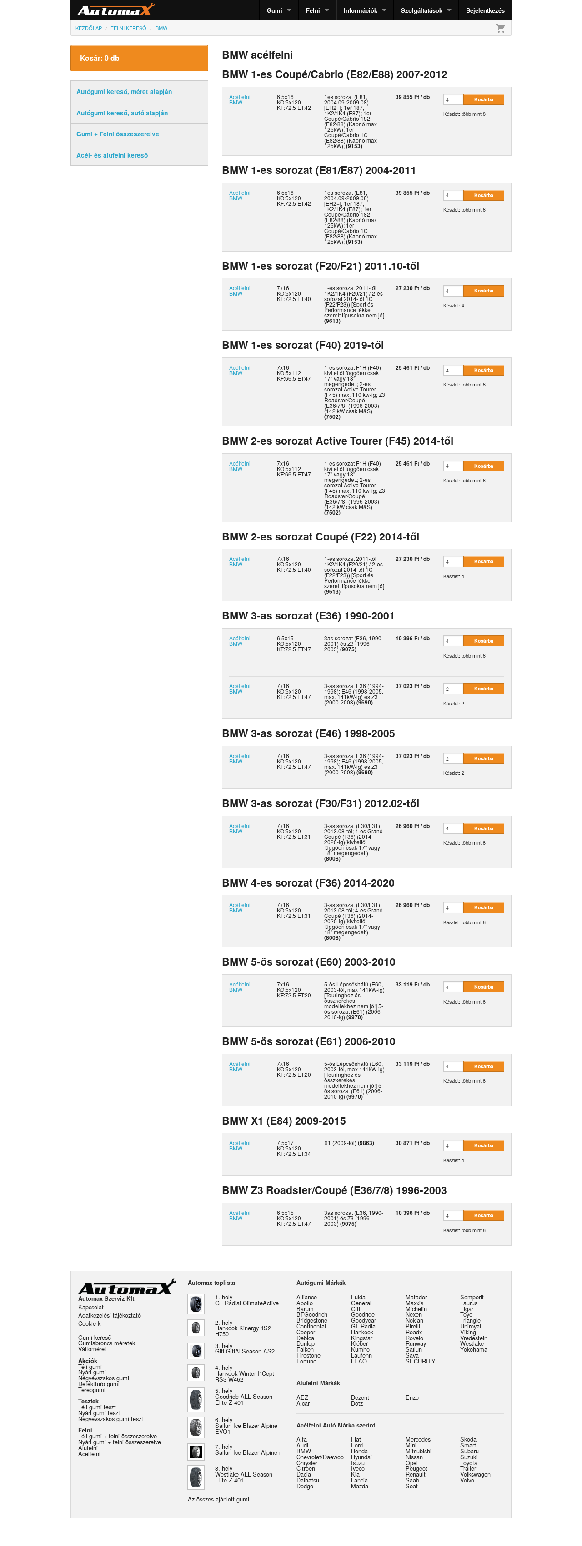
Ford (357, 1445)
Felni (313, 10)
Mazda (359, 1486)
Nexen (414, 1314)
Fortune (306, 1361)
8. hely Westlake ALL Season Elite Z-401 (243, 1474)
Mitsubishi (418, 1451)
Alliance (306, 1297)
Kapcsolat (91, 1307)
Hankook (362, 1332)
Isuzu (358, 1462)
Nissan (414, 1456)
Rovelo (414, 1337)
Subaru (469, 1451)
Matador (416, 1297)
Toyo (466, 1314)
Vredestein (473, 1337)
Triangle (470, 1320)
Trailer (468, 1468)
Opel (412, 1462)
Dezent (360, 1397)
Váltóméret (92, 1348)
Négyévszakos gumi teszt (110, 1418)
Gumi (274, 10)
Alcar (303, 1403)
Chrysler (306, 1462)
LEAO (359, 1361)
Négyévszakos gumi (103, 1377)
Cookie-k (89, 1323)
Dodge (304, 1486)
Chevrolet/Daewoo (320, 1456)
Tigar (466, 1308)
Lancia (359, 1480)
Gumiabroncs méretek (106, 1342)
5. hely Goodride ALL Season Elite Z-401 (243, 1396)
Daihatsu (307, 1480)
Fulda (358, 1297)
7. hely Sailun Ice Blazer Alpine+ (248, 1449)
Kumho (360, 1349)
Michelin (416, 1308)
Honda (359, 1451)
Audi (302, 1445)
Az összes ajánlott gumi (218, 1499)
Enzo (412, 1397)
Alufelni (88, 1447)
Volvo (467, 1480)
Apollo (304, 1302)
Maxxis (414, 1302)
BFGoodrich (311, 1314)
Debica (305, 1337)
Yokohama (473, 1349)
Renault (416, 1474)
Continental (311, 1326)
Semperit (472, 1297)
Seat (412, 1486)
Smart (468, 1445)
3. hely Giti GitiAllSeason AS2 (245, 1348)
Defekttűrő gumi (99, 1383)
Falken (305, 1349)
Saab (412, 1480)
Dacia (303, 1474)
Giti (355, 1308)
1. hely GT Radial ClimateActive (247, 1300)
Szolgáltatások (421, 10)
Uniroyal (470, 1326)
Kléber (359, 1343)
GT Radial (364, 1326)
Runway (416, 1343)
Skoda (468, 1439)
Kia (355, 1474)
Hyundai (361, 1456)
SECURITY (421, 1361)
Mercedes (418, 1439)
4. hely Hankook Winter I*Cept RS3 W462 (244, 1373)
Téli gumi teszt (97, 1406)
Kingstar (361, 1337)
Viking (468, 1332)
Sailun (414, 1349)
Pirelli (413, 1326)
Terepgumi (91, 1389)
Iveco (358, 1468)
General (361, 1302)
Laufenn (361, 1355)
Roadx (414, 1332)
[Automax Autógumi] (93, 10)
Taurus (468, 1302)
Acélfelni (89, 1453)
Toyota (468, 1462)
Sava (412, 1355)
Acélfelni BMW (240, 99)
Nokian (414, 1320)
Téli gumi (90, 1366)
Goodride (363, 1314)
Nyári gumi (92, 1372)
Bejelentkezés (485, 10)
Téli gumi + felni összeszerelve (117, 1436)
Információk (360, 10)
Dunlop (305, 1343)
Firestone (308, 1355)
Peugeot (416, 1468)
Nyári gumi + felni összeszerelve (119, 1441)
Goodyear (363, 1320)
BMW (303, 1451)
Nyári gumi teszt (99, 1412)
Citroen (305, 1468)
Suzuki (468, 1456)
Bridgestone (311, 1320)
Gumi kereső (94, 1337)
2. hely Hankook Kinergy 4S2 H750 (243, 1328)
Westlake (472, 1343)
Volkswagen (475, 1474)
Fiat (356, 1439)
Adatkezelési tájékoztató (109, 1315)
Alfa (301, 1439)
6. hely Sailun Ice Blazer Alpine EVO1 (246, 1425)
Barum (305, 1308)
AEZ (302, 1397)
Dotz (357, 1403)
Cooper (305, 1332)
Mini (411, 1445)
